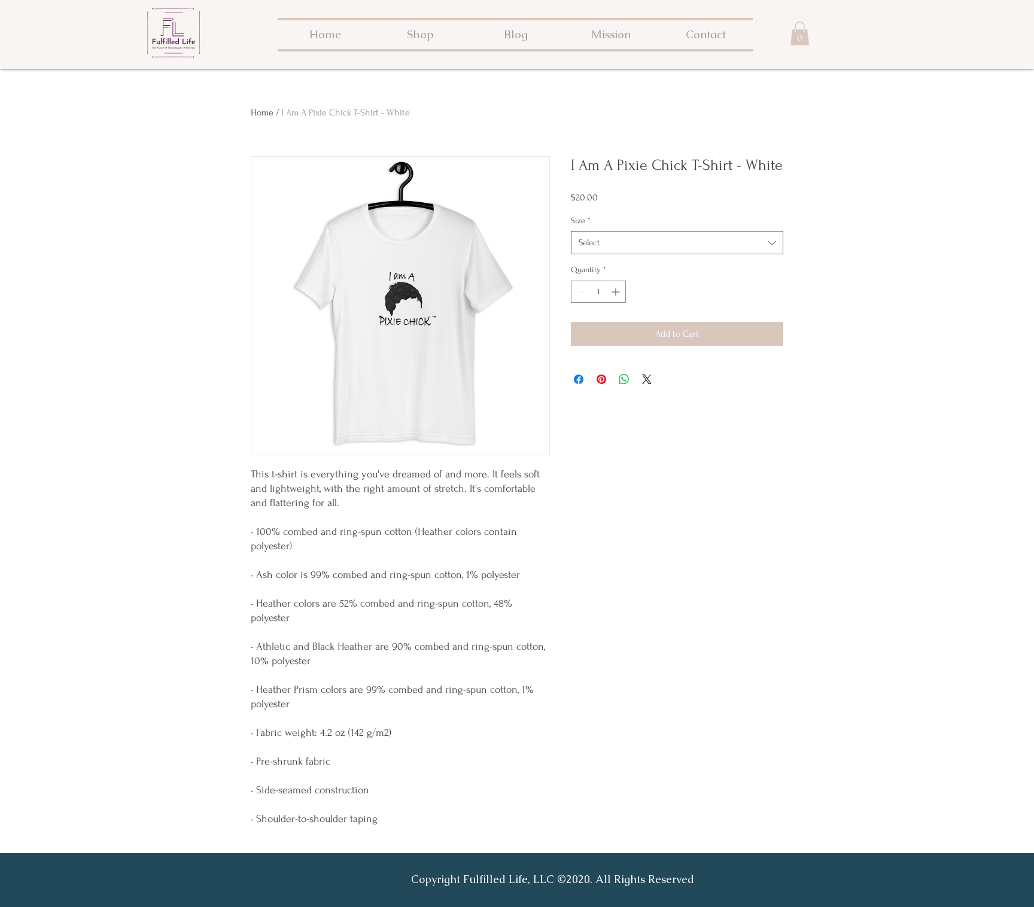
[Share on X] (647, 379)
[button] (800, 33)
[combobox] (677, 242)
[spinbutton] (598, 291)
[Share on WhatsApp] (624, 379)
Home (262, 112)
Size (581, 220)
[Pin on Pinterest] (601, 379)
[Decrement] (580, 291)
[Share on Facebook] (578, 379)
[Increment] (616, 291)
